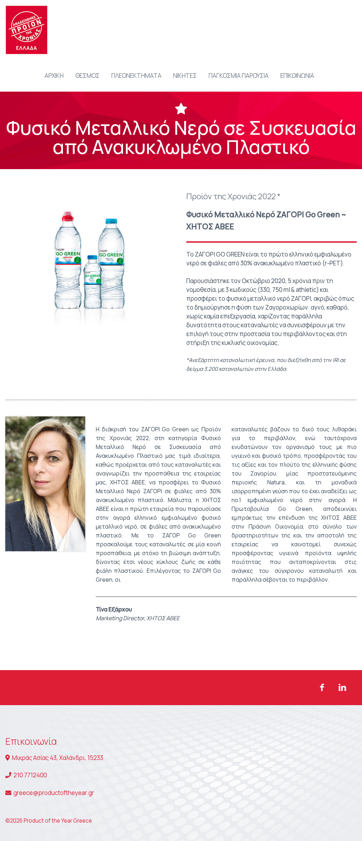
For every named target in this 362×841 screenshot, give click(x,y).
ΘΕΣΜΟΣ (87, 75)
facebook (322, 687)
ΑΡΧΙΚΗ (54, 75)
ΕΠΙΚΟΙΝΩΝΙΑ (297, 75)
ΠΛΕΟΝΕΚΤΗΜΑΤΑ (136, 75)
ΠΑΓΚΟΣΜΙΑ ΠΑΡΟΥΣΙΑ (239, 75)
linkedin (342, 687)
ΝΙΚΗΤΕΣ (185, 75)
